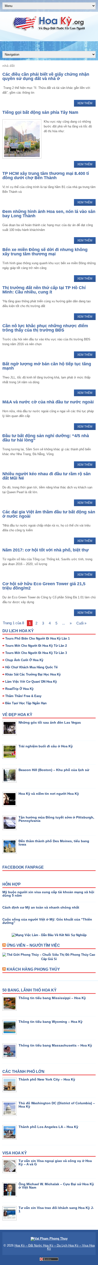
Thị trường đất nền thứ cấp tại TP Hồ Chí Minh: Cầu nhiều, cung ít (44, 289)
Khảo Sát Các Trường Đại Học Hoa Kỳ (33, 674)
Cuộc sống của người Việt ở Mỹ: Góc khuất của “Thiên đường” (47, 921)
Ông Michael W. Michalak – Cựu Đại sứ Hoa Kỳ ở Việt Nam (56, 1185)
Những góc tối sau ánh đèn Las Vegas (50, 722)
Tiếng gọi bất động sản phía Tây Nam (40, 112)
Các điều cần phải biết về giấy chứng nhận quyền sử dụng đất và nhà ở (45, 76)
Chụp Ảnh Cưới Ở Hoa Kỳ (24, 660)
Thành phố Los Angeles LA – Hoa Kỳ (48, 1127)
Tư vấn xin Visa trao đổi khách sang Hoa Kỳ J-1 (56, 1209)
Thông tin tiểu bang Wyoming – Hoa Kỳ (51, 1022)
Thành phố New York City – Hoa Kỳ (47, 1079)
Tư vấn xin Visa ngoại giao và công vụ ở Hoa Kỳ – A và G (55, 1162)
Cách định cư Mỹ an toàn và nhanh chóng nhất (40, 907)
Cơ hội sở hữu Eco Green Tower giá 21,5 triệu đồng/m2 (43, 585)
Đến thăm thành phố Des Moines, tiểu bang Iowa (54, 842)
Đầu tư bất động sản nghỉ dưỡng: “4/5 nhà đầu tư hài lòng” (45, 437)
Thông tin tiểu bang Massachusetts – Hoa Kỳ (55, 1045)
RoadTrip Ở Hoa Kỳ (19, 689)
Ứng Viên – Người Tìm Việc (33, 945)
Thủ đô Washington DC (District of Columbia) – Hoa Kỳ (57, 1104)
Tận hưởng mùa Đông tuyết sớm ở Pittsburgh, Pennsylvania (56, 819)
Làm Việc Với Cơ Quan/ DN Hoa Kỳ (31, 681)
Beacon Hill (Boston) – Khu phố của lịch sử (54, 770)
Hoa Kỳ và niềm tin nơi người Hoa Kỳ (49, 794)
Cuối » (81, 623)
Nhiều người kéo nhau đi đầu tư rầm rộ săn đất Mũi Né (46, 476)
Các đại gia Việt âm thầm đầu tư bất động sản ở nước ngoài (48, 514)
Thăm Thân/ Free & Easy (23, 696)
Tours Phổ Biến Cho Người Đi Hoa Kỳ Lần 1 (37, 638)
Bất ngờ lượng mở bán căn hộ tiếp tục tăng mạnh (46, 366)
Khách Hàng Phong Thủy (33, 969)
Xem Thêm (84, 103)
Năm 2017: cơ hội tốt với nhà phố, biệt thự (45, 550)
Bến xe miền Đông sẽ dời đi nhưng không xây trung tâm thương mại (45, 251)
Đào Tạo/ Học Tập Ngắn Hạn (26, 703)
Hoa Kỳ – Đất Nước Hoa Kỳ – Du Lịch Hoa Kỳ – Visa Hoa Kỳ (55, 1247)
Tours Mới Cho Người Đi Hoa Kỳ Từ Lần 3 (36, 653)
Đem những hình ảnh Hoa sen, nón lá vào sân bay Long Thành (48, 213)
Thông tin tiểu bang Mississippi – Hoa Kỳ (52, 998)
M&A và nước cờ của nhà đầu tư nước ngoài (48, 402)
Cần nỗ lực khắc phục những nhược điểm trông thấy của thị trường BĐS (45, 327)
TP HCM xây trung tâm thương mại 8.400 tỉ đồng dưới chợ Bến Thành (45, 175)
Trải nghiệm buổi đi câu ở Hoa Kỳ (46, 746)
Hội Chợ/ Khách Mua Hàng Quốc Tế (31, 667)
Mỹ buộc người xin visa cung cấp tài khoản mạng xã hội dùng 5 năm (48, 893)
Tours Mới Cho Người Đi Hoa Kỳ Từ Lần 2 (36, 645)
